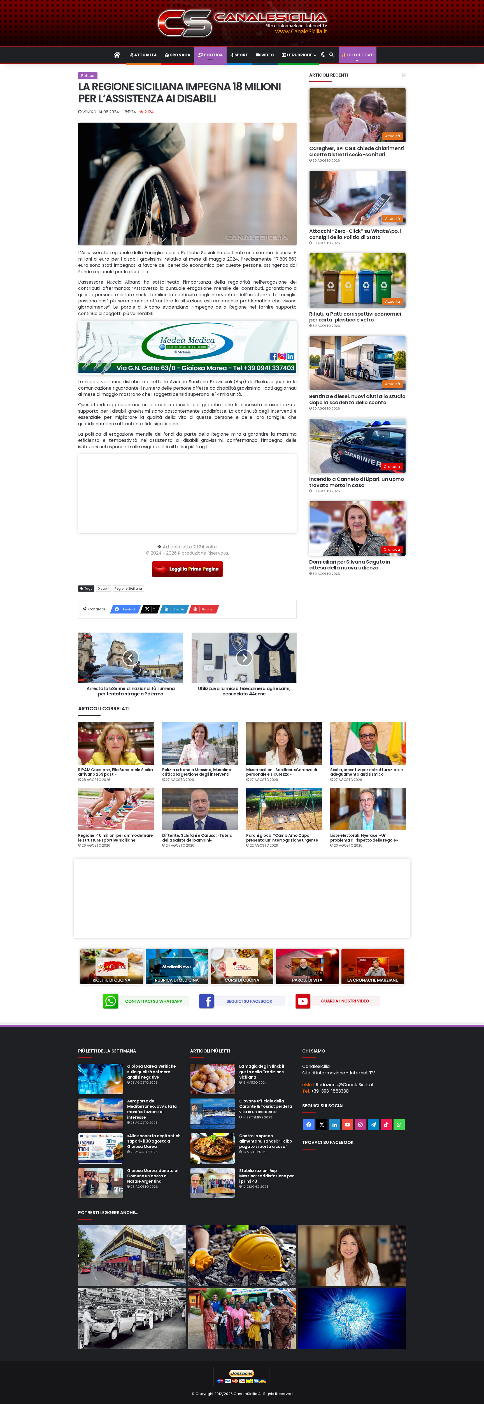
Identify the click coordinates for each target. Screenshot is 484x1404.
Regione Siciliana (128, 588)
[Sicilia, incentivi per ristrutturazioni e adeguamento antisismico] (368, 743)
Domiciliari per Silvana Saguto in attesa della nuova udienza (349, 564)
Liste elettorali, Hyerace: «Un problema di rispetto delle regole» (364, 838)
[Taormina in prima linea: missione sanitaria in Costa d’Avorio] (242, 1318)
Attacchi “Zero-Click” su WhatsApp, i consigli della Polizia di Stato (355, 234)
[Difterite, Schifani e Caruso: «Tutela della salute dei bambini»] (200, 809)
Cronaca (179, 55)
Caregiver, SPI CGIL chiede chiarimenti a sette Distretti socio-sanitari (356, 151)
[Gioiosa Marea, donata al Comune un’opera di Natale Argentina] (100, 1183)
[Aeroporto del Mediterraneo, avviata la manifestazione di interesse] (100, 1113)
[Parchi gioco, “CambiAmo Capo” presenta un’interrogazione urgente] (284, 809)
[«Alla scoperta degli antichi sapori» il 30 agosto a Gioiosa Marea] (100, 1148)
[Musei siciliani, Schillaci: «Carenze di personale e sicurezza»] (284, 743)
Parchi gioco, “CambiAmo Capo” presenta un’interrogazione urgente (282, 838)
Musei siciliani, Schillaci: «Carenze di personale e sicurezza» (281, 772)
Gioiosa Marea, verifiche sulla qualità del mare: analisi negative (151, 1071)
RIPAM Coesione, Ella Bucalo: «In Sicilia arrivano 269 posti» (115, 772)
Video (267, 55)
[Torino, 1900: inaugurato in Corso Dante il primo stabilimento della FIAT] (132, 1318)
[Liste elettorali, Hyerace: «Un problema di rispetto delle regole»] (368, 809)
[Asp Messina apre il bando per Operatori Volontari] (132, 1255)
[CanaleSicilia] (242, 23)
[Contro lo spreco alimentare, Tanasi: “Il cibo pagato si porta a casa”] (212, 1148)
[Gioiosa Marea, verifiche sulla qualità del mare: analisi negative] (100, 1078)
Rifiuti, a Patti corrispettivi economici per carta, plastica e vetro (355, 316)
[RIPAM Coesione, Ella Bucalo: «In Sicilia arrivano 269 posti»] (116, 743)
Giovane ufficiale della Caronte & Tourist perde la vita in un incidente (265, 1106)
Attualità (145, 55)
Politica (213, 55)
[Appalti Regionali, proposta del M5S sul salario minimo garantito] (352, 1255)
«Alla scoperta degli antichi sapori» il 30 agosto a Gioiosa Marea (154, 1141)
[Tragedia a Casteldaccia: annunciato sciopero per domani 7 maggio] (242, 1255)
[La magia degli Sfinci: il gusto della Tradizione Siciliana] (212, 1078)
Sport (241, 55)
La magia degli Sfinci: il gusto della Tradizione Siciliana (261, 1071)
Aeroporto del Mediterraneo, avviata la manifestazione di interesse (151, 1109)
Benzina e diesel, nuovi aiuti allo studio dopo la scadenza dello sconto (357, 399)
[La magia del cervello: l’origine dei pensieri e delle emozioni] (352, 1318)
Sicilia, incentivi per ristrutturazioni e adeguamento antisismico (366, 772)
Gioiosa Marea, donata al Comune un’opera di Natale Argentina (152, 1176)
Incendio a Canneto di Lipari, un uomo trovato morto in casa (356, 482)
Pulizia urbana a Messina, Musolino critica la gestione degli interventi (196, 772)
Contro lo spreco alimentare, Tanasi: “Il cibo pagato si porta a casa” (265, 1141)
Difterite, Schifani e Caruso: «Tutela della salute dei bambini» (197, 838)
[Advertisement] (187, 493)
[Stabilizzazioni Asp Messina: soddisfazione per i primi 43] (212, 1183)
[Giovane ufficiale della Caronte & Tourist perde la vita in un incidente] (212, 1113)
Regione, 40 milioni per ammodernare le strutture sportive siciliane (115, 838)
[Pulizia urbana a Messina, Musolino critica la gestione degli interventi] (200, 743)
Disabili (103, 588)
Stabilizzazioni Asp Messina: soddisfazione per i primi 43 (266, 1176)
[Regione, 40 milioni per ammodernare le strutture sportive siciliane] (116, 809)
